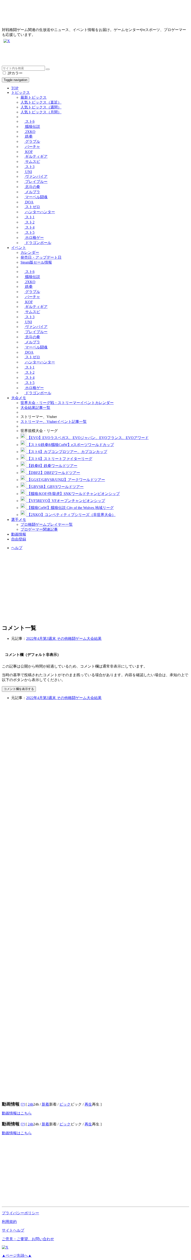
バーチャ (32, 147)
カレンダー (29, 252)
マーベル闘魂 (36, 197)
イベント (18, 248)
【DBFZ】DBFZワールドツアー (53, 473)
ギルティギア (36, 156)
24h (30, 1104)
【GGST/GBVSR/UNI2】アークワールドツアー (65, 480)
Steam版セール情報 (36, 262)
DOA (29, 202)
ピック (65, 1104)
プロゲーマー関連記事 (39, 529)
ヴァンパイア (36, 176)
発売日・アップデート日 (40, 257)
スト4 (29, 227)
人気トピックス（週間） (40, 107)
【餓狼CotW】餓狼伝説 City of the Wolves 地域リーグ (70, 508)
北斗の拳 (32, 187)
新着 (45, 1104)
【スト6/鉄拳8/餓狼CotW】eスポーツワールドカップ (70, 445)
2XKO (29, 132)
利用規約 (9, 1222)
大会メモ (18, 398)
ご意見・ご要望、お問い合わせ (28, 1239)
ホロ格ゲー (34, 238)
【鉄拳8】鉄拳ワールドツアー (51, 466)
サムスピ (32, 162)
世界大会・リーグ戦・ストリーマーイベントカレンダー (67, 403)
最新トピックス (33, 97)
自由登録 (18, 539)
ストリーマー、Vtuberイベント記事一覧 (53, 422)
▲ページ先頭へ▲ (17, 1255)
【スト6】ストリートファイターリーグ (59, 459)
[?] (23, 1104)
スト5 (29, 232)
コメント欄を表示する (19, 689)
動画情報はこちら (17, 1113)
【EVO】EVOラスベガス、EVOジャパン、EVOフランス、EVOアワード (87, 438)
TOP (14, 88)
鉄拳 (28, 136)
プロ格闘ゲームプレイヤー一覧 (46, 524)
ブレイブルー (36, 182)
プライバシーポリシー (20, 1213)
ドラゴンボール (37, 243)
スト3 (29, 167)
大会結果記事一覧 (35, 408)
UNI (28, 172)
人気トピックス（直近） (40, 102)
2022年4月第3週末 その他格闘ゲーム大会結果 (64, 638)
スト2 (29, 222)
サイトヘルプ (13, 1230)
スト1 (29, 217)
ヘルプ (16, 548)
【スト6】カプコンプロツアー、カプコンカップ (66, 452)
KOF (28, 152)
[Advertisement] (95, 55)
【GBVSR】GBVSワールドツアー (55, 487)
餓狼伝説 (32, 127)
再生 (88, 1104)
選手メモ (18, 520)
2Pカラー (15, 73)
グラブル (32, 141)
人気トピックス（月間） (40, 112)
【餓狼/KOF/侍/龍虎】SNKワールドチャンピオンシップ (73, 494)
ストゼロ (32, 207)
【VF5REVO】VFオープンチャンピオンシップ (65, 501)
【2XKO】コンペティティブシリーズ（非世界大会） (71, 515)
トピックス (20, 92)
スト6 (29, 121)
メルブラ (32, 192)
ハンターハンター (39, 212)
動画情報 (18, 534)
